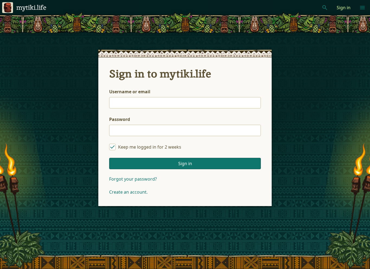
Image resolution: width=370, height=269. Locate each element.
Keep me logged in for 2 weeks (149, 147)
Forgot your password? (133, 179)
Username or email (129, 92)
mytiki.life (31, 7)
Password (119, 119)
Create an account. (128, 192)
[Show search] (324, 7)
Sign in (343, 8)
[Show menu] (362, 7)
